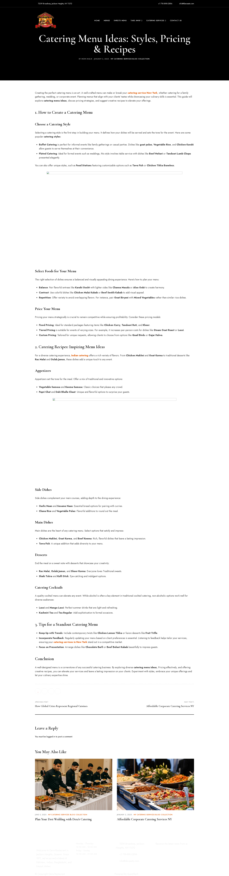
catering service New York (142, 93)
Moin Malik (87, 59)
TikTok (46, 869)
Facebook (37, 869)
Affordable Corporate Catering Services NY (144, 819)
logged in (51, 736)
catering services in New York (70, 642)
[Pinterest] (58, 691)
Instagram (42, 869)
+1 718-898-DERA (165, 3)
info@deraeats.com (186, 3)
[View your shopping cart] (193, 20)
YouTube (56, 869)
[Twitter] (51, 691)
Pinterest (51, 869)
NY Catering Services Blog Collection (130, 59)
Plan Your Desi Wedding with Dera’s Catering (63, 819)
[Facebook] (45, 691)
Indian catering (79, 355)
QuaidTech (132, 874)
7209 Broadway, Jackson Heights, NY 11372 (55, 3)
